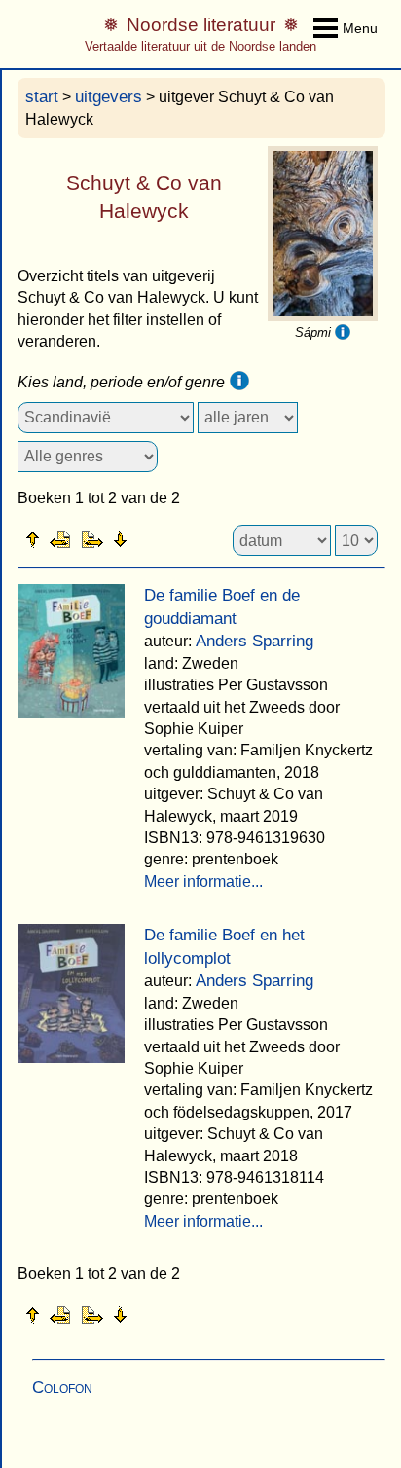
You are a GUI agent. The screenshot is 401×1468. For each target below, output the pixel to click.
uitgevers (108, 97)
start (41, 97)
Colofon (62, 1387)
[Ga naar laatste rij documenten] (168, 538)
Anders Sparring (254, 641)
